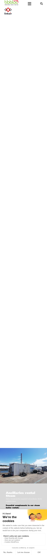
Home (8, 499)
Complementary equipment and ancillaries (24, 499)
